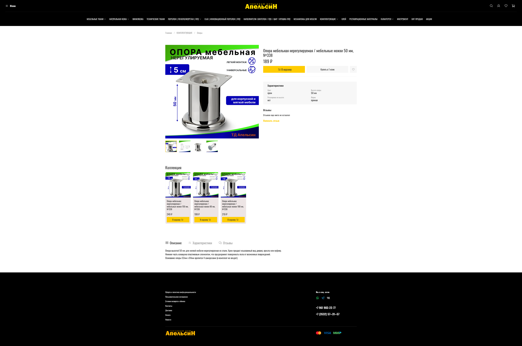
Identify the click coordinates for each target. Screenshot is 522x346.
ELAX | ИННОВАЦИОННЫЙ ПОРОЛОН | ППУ (222, 19)
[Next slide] (254, 91)
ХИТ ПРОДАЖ (417, 19)
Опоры (199, 32)
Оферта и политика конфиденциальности (180, 292)
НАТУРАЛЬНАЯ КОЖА (118, 19)
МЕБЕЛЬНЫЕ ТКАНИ (95, 19)
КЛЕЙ (344, 19)
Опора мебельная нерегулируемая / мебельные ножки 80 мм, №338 (204, 205)
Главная (168, 32)
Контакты (168, 305)
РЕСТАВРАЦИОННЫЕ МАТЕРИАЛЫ (363, 19)
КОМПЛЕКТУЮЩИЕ (328, 19)
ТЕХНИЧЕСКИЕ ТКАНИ (156, 19)
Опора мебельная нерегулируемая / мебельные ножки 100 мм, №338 (233, 205)
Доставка (168, 310)
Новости (168, 319)
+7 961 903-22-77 (326, 307)
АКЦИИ (429, 19)
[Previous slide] (169, 91)
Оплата (167, 314)
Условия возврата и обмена (175, 301)
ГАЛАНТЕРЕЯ (386, 19)
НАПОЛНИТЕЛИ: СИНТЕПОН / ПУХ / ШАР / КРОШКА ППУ (267, 19)
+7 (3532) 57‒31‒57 (327, 314)
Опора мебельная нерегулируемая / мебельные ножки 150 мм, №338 (177, 205)
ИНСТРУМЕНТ (402, 19)
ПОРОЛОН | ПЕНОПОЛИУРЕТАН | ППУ (183, 19)
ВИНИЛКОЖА (138, 19)
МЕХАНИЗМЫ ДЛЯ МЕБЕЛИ (305, 19)
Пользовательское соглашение (176, 296)
